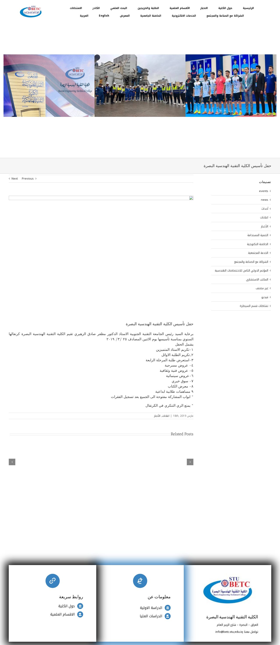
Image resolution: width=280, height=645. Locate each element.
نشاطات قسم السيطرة (254, 306)
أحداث (264, 209)
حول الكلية (66, 606)
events (263, 191)
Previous (28, 178)
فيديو (264, 297)
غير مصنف (262, 288)
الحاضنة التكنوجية (257, 244)
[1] (30, 6)
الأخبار (157, 415)
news (264, 200)
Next (15, 178)
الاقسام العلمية (62, 614)
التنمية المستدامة (257, 235)
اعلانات (165, 415)
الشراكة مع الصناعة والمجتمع (251, 262)
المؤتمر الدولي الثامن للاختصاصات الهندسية (241, 270)
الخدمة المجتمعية (258, 253)
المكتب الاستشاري (257, 279)
